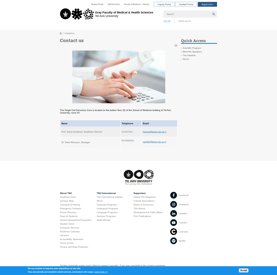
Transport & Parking (70, 204)
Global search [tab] (184, 21)
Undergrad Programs (107, 208)
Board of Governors (144, 204)
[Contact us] (60, 33)
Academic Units (68, 197)
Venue (186, 59)
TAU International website (110, 197)
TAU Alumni (139, 208)
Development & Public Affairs (148, 212)
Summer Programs (106, 216)
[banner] (138, 15)
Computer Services (69, 227)
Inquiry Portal (164, 4)
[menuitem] (97, 4)
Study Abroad (103, 220)
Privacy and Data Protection (74, 247)
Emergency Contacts (70, 208)
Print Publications (142, 216)
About (100, 201)
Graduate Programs (107, 204)
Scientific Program (192, 48)
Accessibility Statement (71, 239)
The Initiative (189, 55)
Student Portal (97, 4)
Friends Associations (144, 201)
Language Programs (107, 212)
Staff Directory (114, 4)
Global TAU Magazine (145, 197)
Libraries (64, 235)
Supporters (140, 193)
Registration (207, 4)
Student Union (67, 224)
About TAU (66, 193)
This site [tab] (167, 21)
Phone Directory (68, 212)
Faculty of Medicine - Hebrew (136, 4)
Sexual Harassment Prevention (75, 220)
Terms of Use (66, 243)
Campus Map (67, 201)
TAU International (106, 193)
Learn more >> (101, 272)
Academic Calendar (70, 231)
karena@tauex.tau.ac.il (154, 131)
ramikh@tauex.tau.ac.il (154, 142)
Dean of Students (69, 216)
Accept (243, 270)
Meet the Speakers (192, 51)
